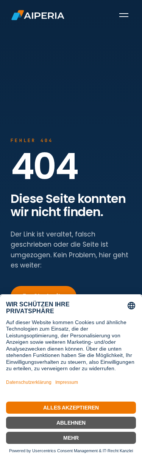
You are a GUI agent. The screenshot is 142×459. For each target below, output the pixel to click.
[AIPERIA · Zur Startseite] (38, 15)
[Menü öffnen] (123, 15)
